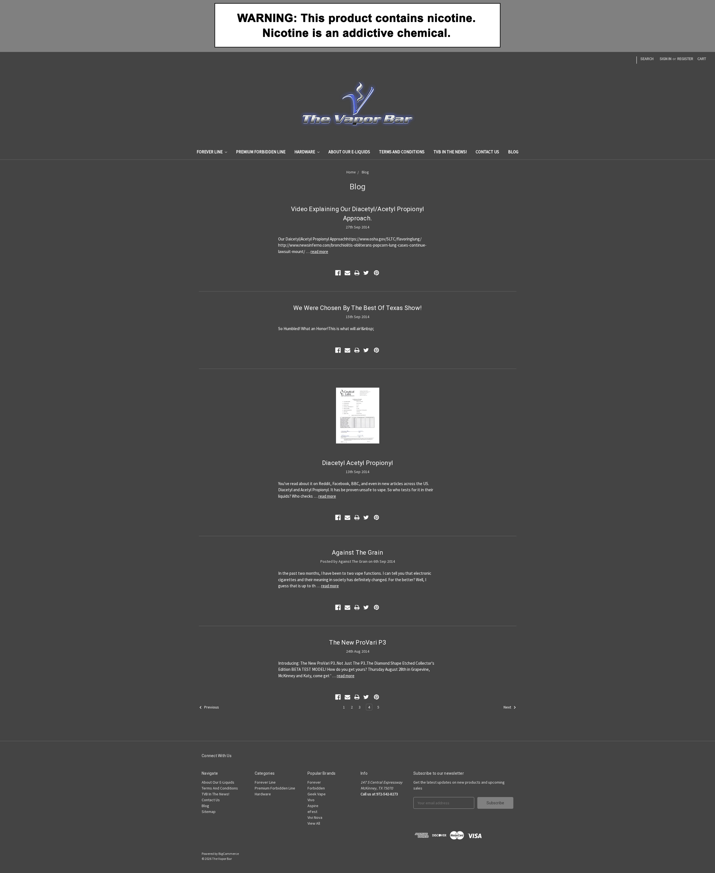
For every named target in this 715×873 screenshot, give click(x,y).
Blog (513, 151)
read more (319, 251)
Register (685, 58)
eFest (312, 811)
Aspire (313, 805)
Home (351, 172)
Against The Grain (357, 552)
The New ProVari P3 (357, 642)
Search (647, 58)
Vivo (311, 799)
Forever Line (210, 151)
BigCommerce (228, 853)
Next (508, 707)
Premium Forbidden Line (260, 151)
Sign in (665, 58)
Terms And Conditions (402, 151)
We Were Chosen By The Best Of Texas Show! (357, 307)
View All (314, 823)
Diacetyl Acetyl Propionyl (357, 462)
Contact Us (487, 151)
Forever (314, 782)
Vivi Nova (315, 817)
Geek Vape (317, 793)
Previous (211, 707)
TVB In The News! (450, 151)
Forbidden (316, 788)
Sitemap (209, 811)
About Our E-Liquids (349, 151)
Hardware (305, 151)
